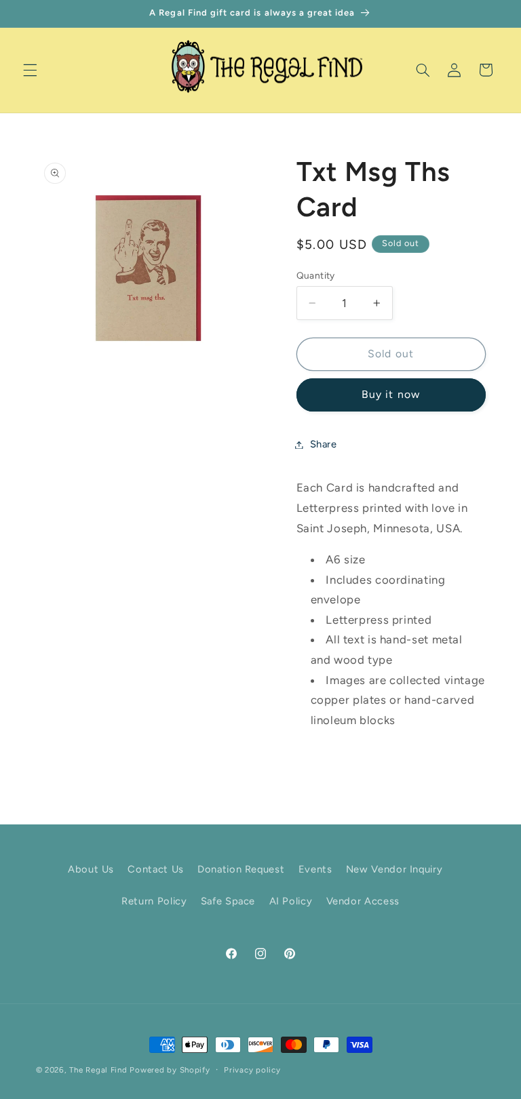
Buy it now (391, 394)
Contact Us (155, 869)
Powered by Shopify (170, 1070)
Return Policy (154, 901)
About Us (91, 869)
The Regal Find (98, 1070)
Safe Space (228, 901)
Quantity (315, 275)
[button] (29, 69)
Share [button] (323, 444)
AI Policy (291, 901)
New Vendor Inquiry (394, 869)
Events (315, 869)
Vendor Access (363, 901)
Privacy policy (252, 1070)
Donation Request (240, 869)
